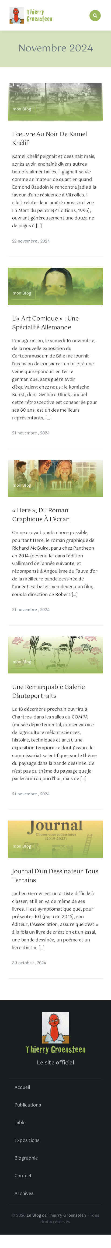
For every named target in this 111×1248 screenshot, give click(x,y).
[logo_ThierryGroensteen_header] (30, 7)
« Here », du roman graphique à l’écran (41, 515)
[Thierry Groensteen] (55, 1012)
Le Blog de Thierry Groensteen (56, 1215)
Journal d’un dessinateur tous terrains (55, 876)
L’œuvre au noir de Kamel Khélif (49, 138)
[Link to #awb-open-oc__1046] (95, 15)
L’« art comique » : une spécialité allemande (45, 323)
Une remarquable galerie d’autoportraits (48, 691)
